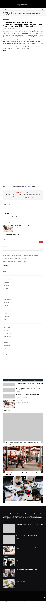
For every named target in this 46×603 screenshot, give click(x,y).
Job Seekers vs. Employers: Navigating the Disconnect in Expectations (17, 216)
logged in (12, 207)
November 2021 (7, 336)
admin (5, 28)
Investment (6, 360)
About (22, 594)
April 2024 (6, 291)
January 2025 (7, 274)
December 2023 (7, 293)
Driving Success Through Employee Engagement (25, 558)
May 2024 (6, 288)
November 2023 (7, 296)
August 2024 (6, 285)
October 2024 (7, 282)
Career (5, 348)
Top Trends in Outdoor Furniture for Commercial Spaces (25, 225)
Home (12, 594)
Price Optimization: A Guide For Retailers (24, 580)
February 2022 (7, 327)
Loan (5, 363)
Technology (6, 376)
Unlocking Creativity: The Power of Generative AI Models (15, 261)
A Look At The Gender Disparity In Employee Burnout (26, 569)
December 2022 (7, 313)
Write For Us (33, 594)
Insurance (6, 357)
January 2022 (7, 330)
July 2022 (6, 319)
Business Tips (6, 19)
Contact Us (27, 594)
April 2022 (6, 322)
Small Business (7, 373)
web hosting (28, 186)
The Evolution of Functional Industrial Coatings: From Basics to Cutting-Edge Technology (21, 252)
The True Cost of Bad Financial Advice (11, 234)
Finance (5, 351)
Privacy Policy (17, 594)
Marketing (6, 369)
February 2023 (7, 310)
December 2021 (7, 333)
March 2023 (6, 308)
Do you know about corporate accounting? (15, 502)
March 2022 (6, 325)
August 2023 (6, 302)
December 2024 (7, 276)
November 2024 (7, 279)
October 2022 (7, 316)
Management (7, 366)
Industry (6, 354)
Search (4, 239)
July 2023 (6, 305)
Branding (6, 342)
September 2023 (7, 299)
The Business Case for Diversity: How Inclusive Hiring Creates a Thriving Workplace (20, 220)
